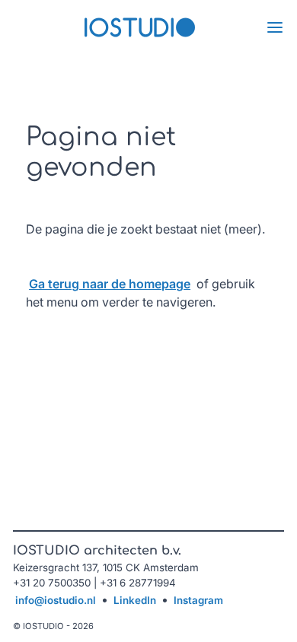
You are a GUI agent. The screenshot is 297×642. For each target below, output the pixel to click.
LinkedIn (134, 600)
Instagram (198, 600)
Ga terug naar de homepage (109, 283)
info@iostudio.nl (55, 600)
